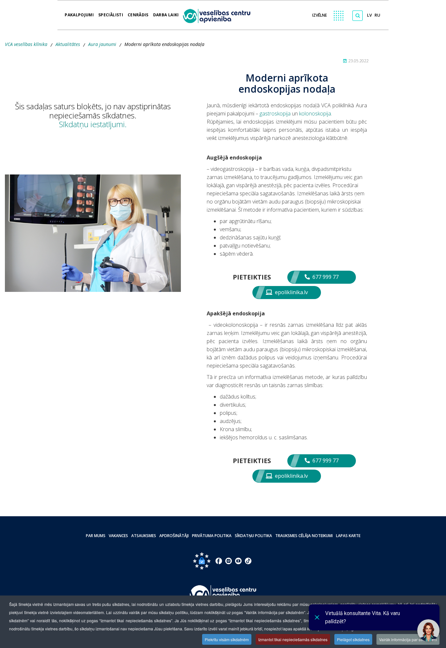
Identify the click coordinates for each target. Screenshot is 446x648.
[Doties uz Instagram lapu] (228, 561)
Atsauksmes (143, 535)
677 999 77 (325, 276)
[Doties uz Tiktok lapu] (248, 561)
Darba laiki (166, 12)
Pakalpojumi (79, 12)
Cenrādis (138, 12)
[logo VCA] (219, 15)
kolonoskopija (315, 113)
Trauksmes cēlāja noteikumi (304, 535)
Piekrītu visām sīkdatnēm (227, 639)
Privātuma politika (211, 535)
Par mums (95, 535)
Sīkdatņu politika (253, 535)
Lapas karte (348, 535)
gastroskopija (276, 113)
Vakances (118, 535)
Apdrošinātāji (174, 535)
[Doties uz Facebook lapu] (218, 561)
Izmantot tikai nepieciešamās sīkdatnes (292, 639)
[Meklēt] (357, 15)
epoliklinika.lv (291, 292)
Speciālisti (110, 12)
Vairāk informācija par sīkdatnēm (408, 639)
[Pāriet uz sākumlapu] (223, 594)
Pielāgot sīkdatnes (353, 639)
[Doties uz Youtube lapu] (238, 561)
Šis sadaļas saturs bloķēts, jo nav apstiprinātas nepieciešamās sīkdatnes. (93, 115)
